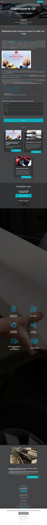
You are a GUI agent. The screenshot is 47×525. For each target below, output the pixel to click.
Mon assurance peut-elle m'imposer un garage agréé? (13, 143)
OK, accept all (24, 513)
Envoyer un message (23, 195)
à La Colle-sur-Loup (22, 40)
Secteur (6, 26)
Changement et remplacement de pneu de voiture (13, 87)
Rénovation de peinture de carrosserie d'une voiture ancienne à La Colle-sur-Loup (23, 469)
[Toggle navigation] (45, 1)
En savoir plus (16, 150)
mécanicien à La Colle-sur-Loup (28, 80)
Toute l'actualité (32, 477)
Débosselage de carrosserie (33, 142)
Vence (6, 99)
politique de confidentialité (37, 117)
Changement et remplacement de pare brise (12, 86)
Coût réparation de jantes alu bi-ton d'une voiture (13, 90)
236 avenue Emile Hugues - (23, 22)
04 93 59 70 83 (23, 20)
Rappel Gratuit (40, 1)
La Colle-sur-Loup (11, 26)
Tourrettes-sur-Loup (8, 98)
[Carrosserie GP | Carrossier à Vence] (2, 2)
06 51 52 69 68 (23, 19)
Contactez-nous (23, 23)
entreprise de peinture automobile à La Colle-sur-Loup (17, 76)
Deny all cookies (23, 516)
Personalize (24, 519)
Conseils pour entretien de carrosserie (11, 89)
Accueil (2, 26)
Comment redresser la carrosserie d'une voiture (13, 88)
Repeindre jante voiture (22, 168)
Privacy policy (24, 522)
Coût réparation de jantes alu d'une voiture (12, 91)
